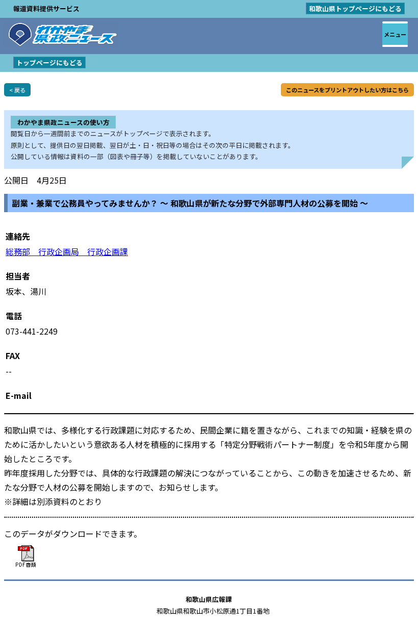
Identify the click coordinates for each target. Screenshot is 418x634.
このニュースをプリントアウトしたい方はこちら (347, 90)
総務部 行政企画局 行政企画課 (67, 251)
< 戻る (17, 90)
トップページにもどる (49, 62)
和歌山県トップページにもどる (355, 8)
